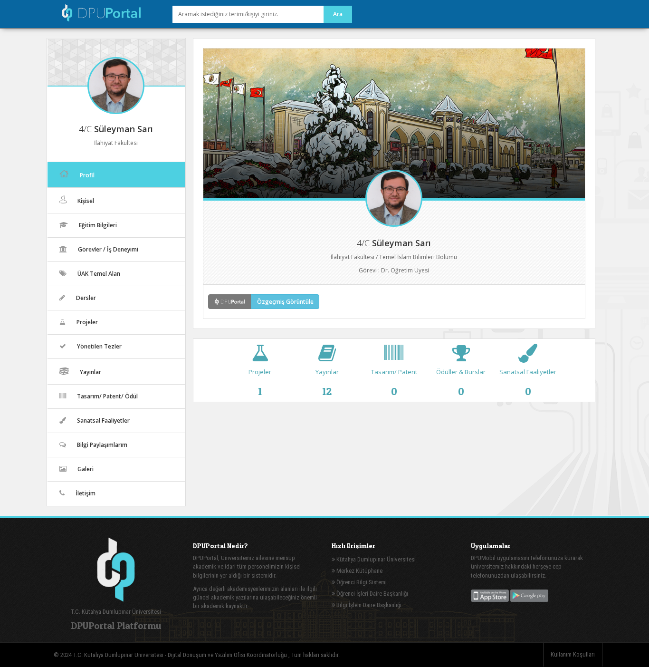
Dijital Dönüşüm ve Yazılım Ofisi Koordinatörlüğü (228, 654)
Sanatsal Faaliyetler (527, 382)
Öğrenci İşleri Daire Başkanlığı (371, 593)
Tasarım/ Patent (394, 382)
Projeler (259, 382)
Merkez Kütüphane (358, 570)
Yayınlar (327, 382)
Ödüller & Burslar (461, 382)
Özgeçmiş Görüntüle (285, 302)
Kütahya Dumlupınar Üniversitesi (375, 559)
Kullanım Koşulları (573, 654)
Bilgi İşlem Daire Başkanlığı (368, 605)
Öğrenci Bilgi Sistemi (361, 582)
